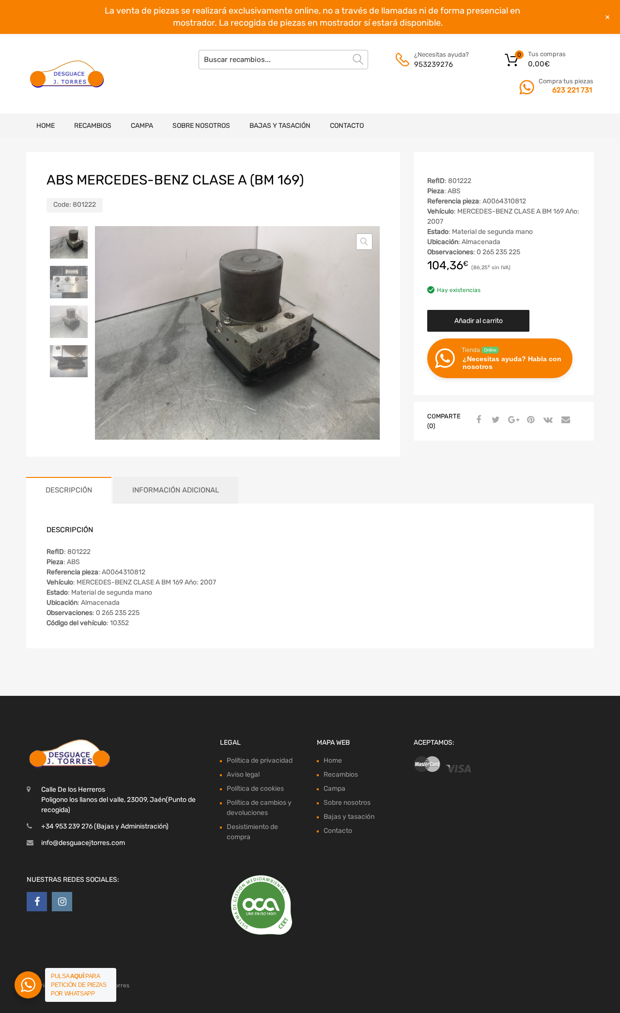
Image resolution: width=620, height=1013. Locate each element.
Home (45, 126)
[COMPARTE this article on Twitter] (494, 420)
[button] (364, 241)
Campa (142, 126)
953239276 (433, 64)
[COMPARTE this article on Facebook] (477, 420)
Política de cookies (255, 788)
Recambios (92, 126)
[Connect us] (37, 901)
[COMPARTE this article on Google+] (512, 420)
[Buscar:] (283, 59)
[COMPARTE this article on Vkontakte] (547, 420)
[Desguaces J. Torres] (68, 74)
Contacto (347, 126)
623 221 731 (572, 90)
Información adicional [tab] (175, 490)
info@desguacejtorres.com (83, 843)
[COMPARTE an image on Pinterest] (529, 420)
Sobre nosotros (201, 126)
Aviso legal (243, 774)
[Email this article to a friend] (564, 420)
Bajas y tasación (279, 126)
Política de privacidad (260, 760)
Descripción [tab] (69, 490)
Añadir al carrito (478, 321)
